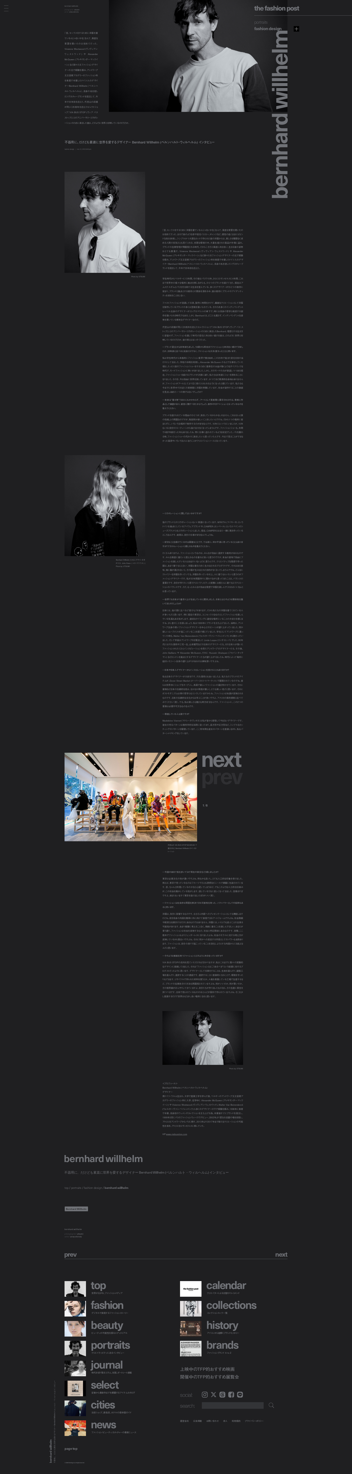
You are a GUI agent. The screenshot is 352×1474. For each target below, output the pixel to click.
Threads (222, 1395)
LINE (240, 1395)
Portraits (260, 22)
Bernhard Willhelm (76, 1209)
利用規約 (236, 1420)
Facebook (231, 1395)
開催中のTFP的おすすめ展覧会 (209, 1377)
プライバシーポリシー (254, 1420)
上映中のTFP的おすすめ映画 (207, 1369)
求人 (225, 1420)
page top (71, 1448)
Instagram (205, 1395)
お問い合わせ (212, 1420)
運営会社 (184, 1420)
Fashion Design (267, 28)
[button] (222, 758)
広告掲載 (197, 1420)
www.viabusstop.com (176, 1134)
